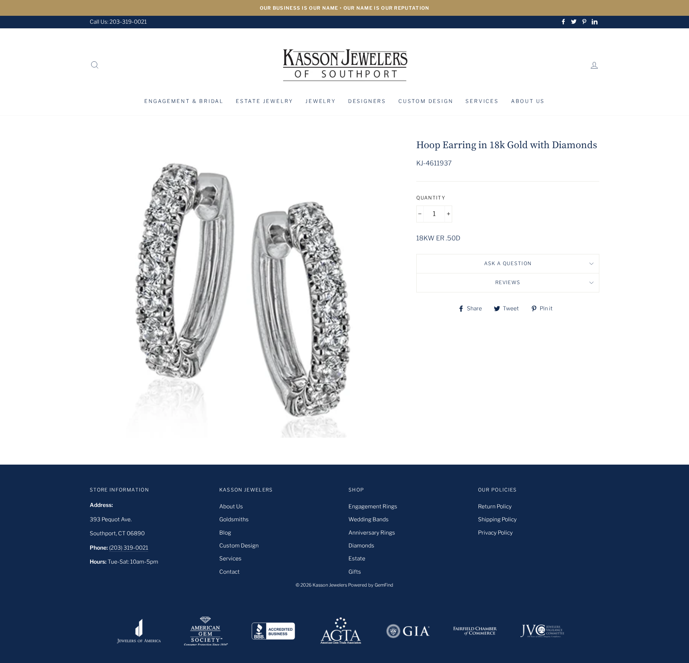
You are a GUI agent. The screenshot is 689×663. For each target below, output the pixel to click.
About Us (528, 101)
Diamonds (361, 545)
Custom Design (425, 101)
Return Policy (495, 506)
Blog (225, 532)
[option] (344, 8)
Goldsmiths (234, 519)
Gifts (354, 571)
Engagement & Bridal (184, 101)
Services (481, 101)
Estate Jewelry (264, 101)
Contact (229, 571)
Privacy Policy (495, 532)
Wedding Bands (368, 519)
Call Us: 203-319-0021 (118, 21)
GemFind (384, 585)
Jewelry (320, 101)
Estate (356, 558)
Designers (367, 101)
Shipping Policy (497, 519)
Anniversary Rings (371, 532)
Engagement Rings (372, 506)
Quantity (430, 198)
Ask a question (508, 263)
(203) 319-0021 (128, 547)
